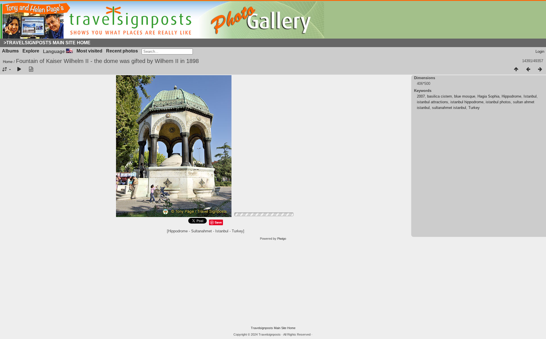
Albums (10, 51)
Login (539, 51)
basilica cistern (439, 96)
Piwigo (281, 238)
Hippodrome (511, 96)
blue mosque (464, 96)
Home (8, 62)
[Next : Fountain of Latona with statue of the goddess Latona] (540, 69)
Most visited (89, 51)
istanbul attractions (432, 102)
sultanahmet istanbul (449, 108)
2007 (421, 96)
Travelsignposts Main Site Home (273, 328)
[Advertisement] (273, 283)
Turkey (474, 108)
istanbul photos (498, 102)
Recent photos (122, 51)
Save (218, 222)
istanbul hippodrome (466, 102)
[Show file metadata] (31, 69)
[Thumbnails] (516, 69)
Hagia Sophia (488, 96)
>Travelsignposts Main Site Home (47, 42)
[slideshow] (19, 69)
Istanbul (530, 96)
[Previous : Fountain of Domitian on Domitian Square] (528, 69)
